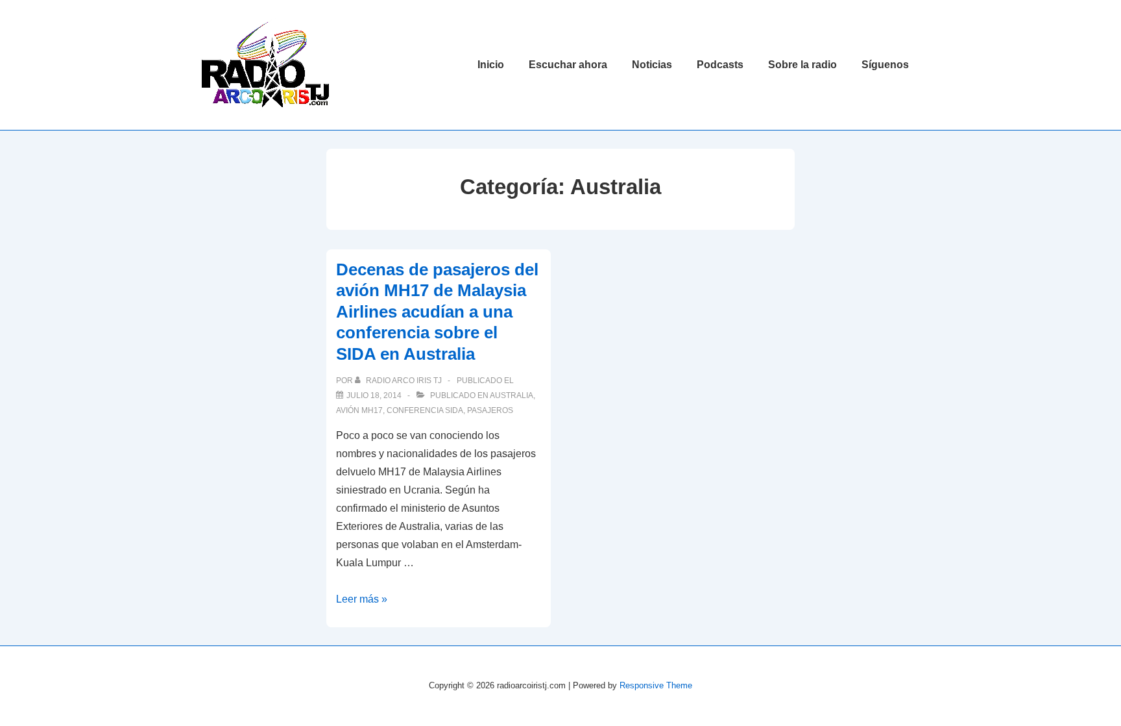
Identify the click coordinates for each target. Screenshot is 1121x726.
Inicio (490, 64)
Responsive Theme (656, 685)
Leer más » (361, 599)
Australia (511, 395)
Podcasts (720, 64)
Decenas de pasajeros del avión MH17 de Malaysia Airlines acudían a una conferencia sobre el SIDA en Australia (437, 312)
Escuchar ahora (568, 64)
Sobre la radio (802, 64)
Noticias (652, 64)
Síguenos (885, 64)
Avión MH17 (359, 410)
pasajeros (490, 410)
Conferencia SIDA (425, 410)
